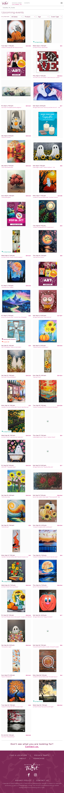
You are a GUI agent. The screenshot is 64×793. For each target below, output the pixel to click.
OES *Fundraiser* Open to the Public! (11, 347)
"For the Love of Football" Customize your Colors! (46, 77)
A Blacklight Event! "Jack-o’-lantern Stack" (44, 437)
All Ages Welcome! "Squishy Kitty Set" (43, 467)
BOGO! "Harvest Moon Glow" (40, 587)
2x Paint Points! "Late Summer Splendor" (12, 437)
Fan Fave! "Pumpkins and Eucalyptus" (11, 107)
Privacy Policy (23, 780)
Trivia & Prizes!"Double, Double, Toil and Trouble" (46, 647)
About (22, 758)
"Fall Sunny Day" (5, 497)
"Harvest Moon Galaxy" (7, 287)
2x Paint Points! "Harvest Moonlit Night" (43, 706)
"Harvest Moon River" (38, 257)
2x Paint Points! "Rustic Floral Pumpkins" (11, 257)
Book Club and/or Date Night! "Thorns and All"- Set (46, 497)
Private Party (41, 755)
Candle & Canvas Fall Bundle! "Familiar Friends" (45, 197)
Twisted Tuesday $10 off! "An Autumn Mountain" (45, 407)
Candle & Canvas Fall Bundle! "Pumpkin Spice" (45, 676)
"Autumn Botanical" (6, 676)
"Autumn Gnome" (6, 137)
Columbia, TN (6, 7)
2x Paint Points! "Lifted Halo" (40, 47)
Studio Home (17, 3)
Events (27, 3)
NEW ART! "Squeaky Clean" (8, 467)
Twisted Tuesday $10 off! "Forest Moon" (43, 227)
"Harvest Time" (37, 377)
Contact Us (42, 780)
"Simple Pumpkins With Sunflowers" (42, 527)
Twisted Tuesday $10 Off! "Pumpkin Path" (12, 706)
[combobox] (16, 16)
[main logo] (5, 2)
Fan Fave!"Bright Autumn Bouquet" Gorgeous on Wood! (16, 617)
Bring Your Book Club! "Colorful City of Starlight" (14, 317)
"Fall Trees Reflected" (7, 167)
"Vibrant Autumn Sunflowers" (40, 347)
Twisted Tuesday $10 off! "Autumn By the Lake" (45, 557)
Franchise (39, 758)
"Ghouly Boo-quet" (6, 647)
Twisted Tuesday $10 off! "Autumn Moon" (12, 47)
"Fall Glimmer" (5, 527)
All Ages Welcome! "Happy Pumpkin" (43, 617)
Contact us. (32, 746)
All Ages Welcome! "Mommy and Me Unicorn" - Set (46, 107)
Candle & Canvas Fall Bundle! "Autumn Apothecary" (15, 407)
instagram (35, 774)
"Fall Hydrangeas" (6, 197)
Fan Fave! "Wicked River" (8, 736)
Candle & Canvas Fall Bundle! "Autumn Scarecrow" (14, 557)
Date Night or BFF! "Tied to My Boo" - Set (44, 167)
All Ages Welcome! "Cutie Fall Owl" (42, 317)
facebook (28, 774)
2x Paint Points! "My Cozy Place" (9, 587)
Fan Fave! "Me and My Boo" (8, 377)
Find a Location (18, 755)
